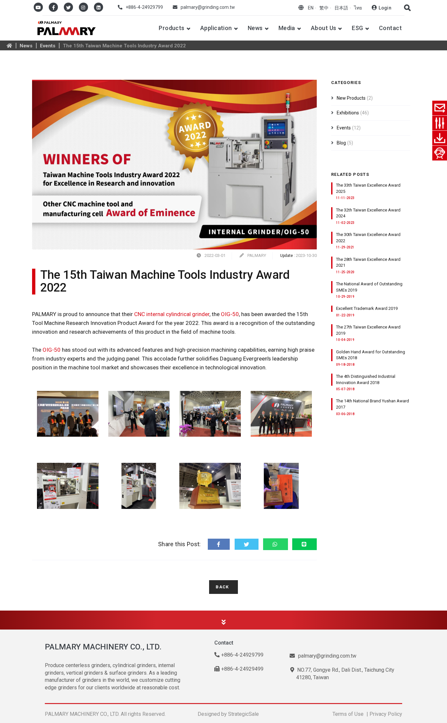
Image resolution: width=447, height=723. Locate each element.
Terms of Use (348, 714)
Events (47, 46)
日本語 (341, 7)
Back (222, 586)
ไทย (358, 7)
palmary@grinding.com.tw (208, 7)
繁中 (324, 7)
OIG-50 (229, 314)
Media (286, 28)
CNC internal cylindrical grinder (171, 314)
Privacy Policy (385, 714)
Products (172, 28)
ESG (357, 28)
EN (310, 7)
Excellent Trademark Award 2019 (367, 308)
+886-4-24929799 (144, 7)
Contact (390, 28)
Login (385, 7)
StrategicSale (243, 714)
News (255, 28)
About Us (323, 28)
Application (216, 28)
